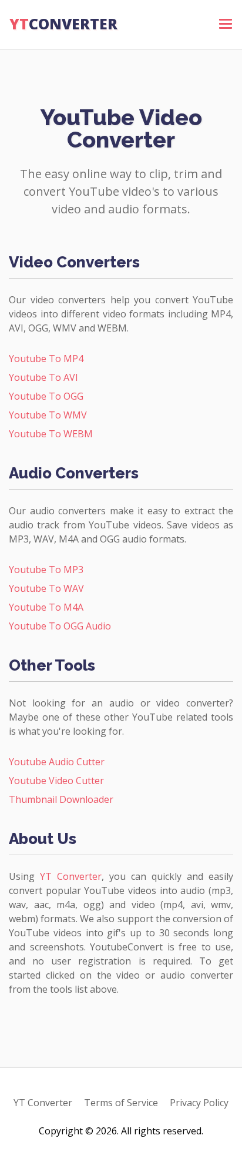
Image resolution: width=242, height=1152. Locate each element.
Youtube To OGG (46, 396)
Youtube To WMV (48, 414)
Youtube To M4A (46, 607)
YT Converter (71, 876)
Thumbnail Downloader (61, 799)
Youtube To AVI (43, 377)
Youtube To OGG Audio (60, 625)
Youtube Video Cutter (56, 780)
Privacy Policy (199, 1102)
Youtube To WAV (46, 588)
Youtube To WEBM (51, 433)
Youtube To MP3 (46, 569)
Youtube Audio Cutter (57, 761)
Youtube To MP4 (46, 358)
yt (63, 24)
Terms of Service (121, 1102)
